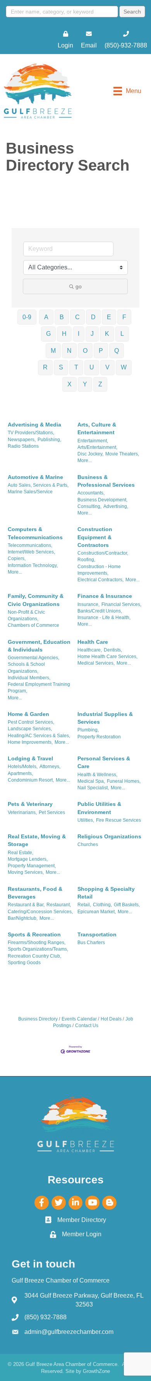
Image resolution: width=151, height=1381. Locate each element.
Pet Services (52, 812)
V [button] (107, 367)
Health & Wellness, (97, 774)
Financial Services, (121, 604)
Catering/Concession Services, (40, 911)
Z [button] (100, 384)
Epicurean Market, (96, 911)
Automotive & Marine (35, 477)
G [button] (48, 333)
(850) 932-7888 (45, 1317)
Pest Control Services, (31, 722)
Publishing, (49, 439)
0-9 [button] (26, 317)
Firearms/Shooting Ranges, (36, 942)
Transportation (97, 934)
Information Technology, (33, 565)
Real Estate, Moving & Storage (37, 840)
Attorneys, (49, 766)
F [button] (124, 317)
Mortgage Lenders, (28, 859)
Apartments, (20, 773)
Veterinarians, (22, 812)
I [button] (78, 333)
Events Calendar (79, 1019)
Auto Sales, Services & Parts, (38, 485)
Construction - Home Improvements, (99, 570)
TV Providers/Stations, (31, 432)
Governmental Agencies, (33, 657)
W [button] (124, 367)
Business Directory (38, 1019)
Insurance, (88, 604)
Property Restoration (99, 737)
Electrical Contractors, (100, 579)
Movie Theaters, (122, 454)
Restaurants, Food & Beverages (35, 893)
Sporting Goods (24, 962)
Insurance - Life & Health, (103, 617)
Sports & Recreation (34, 934)
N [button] (69, 350)
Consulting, (89, 506)
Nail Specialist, (93, 787)
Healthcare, (89, 650)
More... (84, 460)
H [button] (64, 333)
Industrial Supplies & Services (105, 718)
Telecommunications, (30, 545)
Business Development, (102, 500)
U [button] (91, 367)
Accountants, (91, 493)
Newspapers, (22, 439)
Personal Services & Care (103, 762)
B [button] (62, 317)
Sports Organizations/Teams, (38, 949)
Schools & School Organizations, (26, 668)
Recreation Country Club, (34, 956)
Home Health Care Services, (107, 656)
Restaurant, (58, 904)
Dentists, (113, 650)
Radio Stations (23, 446)
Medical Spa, (91, 781)
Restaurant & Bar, (26, 904)
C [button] (77, 317)
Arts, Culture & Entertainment (96, 428)
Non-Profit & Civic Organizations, (26, 615)
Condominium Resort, (31, 780)
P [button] (101, 350)
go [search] (79, 286)
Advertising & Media (34, 424)
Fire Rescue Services (118, 820)
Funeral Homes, (124, 781)
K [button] (107, 333)
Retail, (84, 904)
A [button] (46, 317)
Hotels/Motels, (23, 766)
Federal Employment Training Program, (39, 688)
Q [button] (116, 350)
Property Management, (32, 865)
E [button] (109, 317)
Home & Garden (28, 714)
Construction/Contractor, (102, 553)
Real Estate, (20, 852)
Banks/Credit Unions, (99, 611)
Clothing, (102, 904)
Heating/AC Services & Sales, (39, 735)
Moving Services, (26, 872)
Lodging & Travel (30, 758)
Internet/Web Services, (31, 552)
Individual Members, (29, 677)
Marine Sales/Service (30, 491)
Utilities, (85, 820)
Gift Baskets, (127, 904)
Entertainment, (92, 440)
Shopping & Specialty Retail (106, 893)
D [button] (93, 317)
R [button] (45, 367)
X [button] (69, 384)
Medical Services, (96, 663)
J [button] (92, 333)
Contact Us (86, 1025)
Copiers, (17, 558)
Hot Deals (111, 1019)
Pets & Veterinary (30, 804)
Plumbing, (88, 730)
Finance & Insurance (104, 596)
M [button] (53, 350)
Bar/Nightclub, (23, 918)
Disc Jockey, (90, 454)
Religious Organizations (109, 836)
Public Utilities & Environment (99, 808)
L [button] (122, 333)
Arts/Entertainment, (97, 447)
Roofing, (86, 559)
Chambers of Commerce (33, 625)
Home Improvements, (30, 742)
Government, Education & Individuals (39, 646)
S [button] (61, 367)
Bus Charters (91, 942)
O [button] (85, 350)
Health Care (92, 642)
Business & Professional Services (106, 481)
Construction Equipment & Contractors (94, 537)
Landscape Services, (30, 728)
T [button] (76, 367)
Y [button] (85, 384)
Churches (87, 844)
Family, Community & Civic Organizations (35, 600)
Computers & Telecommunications (35, 533)
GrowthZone (96, 1371)
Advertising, (115, 506)
